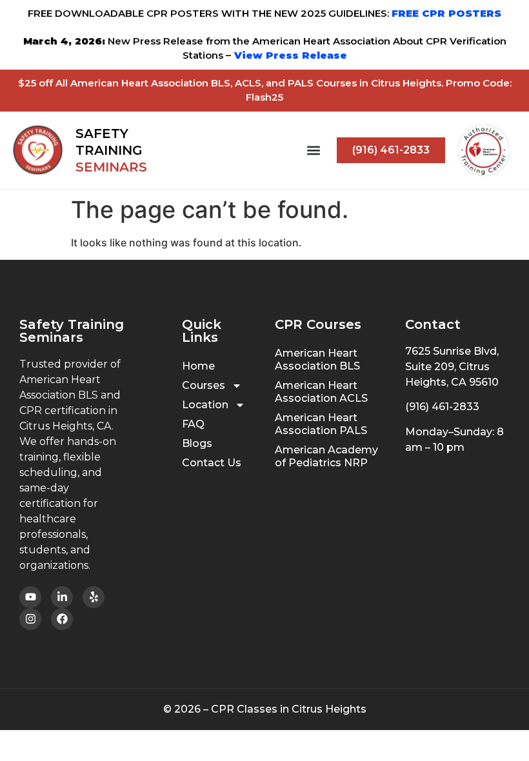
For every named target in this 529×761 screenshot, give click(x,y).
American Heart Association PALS (321, 424)
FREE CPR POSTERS (446, 13)
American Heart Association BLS (317, 359)
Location (205, 405)
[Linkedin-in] (62, 597)
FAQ (193, 424)
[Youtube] (30, 597)
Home (198, 366)
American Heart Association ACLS (321, 391)
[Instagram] (30, 619)
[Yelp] (94, 597)
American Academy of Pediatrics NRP (326, 456)
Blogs (197, 443)
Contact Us (211, 463)
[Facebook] (62, 619)
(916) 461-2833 (442, 406)
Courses (203, 385)
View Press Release (289, 55)
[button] (313, 150)
